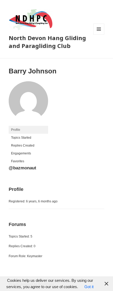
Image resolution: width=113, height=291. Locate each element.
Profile (15, 130)
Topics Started (21, 137)
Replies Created (22, 145)
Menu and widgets (99, 34)
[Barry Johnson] (28, 103)
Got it (89, 286)
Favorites (17, 161)
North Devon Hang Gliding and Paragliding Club (47, 42)
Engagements (21, 153)
